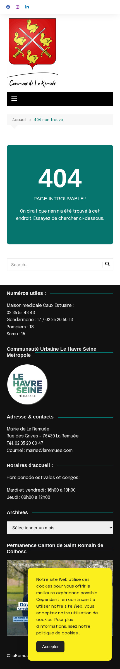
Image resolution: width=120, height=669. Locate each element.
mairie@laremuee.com (49, 450)
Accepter (50, 646)
